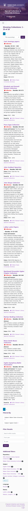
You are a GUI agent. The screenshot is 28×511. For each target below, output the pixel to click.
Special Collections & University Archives (13, 12)
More (5, 480)
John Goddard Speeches (12, 167)
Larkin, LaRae (7, 492)
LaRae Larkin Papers (11, 227)
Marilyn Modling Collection (13, 317)
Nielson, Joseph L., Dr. (9, 494)
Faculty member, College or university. (14, 476)
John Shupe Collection (12, 183)
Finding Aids (10, 17)
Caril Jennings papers (11, 41)
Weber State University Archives (12, 461)
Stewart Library (16, 506)
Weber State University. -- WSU (12, 473)
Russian (5, 486)
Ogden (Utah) (7, 466)
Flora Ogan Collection (11, 125)
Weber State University (9, 471)
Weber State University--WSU (11, 469)
